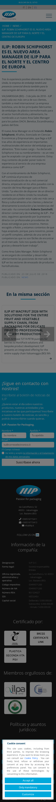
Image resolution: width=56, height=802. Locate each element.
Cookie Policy (31, 758)
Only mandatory (28, 787)
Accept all (28, 780)
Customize (28, 794)
